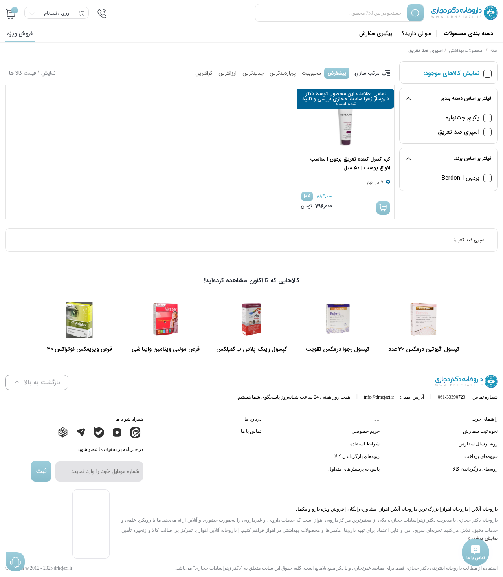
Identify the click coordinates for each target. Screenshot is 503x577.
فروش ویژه (20, 33)
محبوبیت (311, 73)
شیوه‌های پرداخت (481, 456)
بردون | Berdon (460, 178)
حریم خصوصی (366, 431)
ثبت (41, 471)
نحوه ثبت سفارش (480, 431)
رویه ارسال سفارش (478, 444)
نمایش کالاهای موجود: (451, 74)
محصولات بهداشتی (466, 51)
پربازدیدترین (283, 73)
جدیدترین (253, 73)
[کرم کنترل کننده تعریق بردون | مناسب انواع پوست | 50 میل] (345, 123)
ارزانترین (228, 73)
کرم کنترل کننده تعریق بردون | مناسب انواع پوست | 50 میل (350, 163)
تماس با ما (251, 431)
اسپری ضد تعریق (458, 132)
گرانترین (204, 73)
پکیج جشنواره (462, 118)
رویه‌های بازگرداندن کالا (475, 469)
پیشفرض (336, 73)
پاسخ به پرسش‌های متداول (354, 469)
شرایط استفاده (365, 444)
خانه (494, 51)
